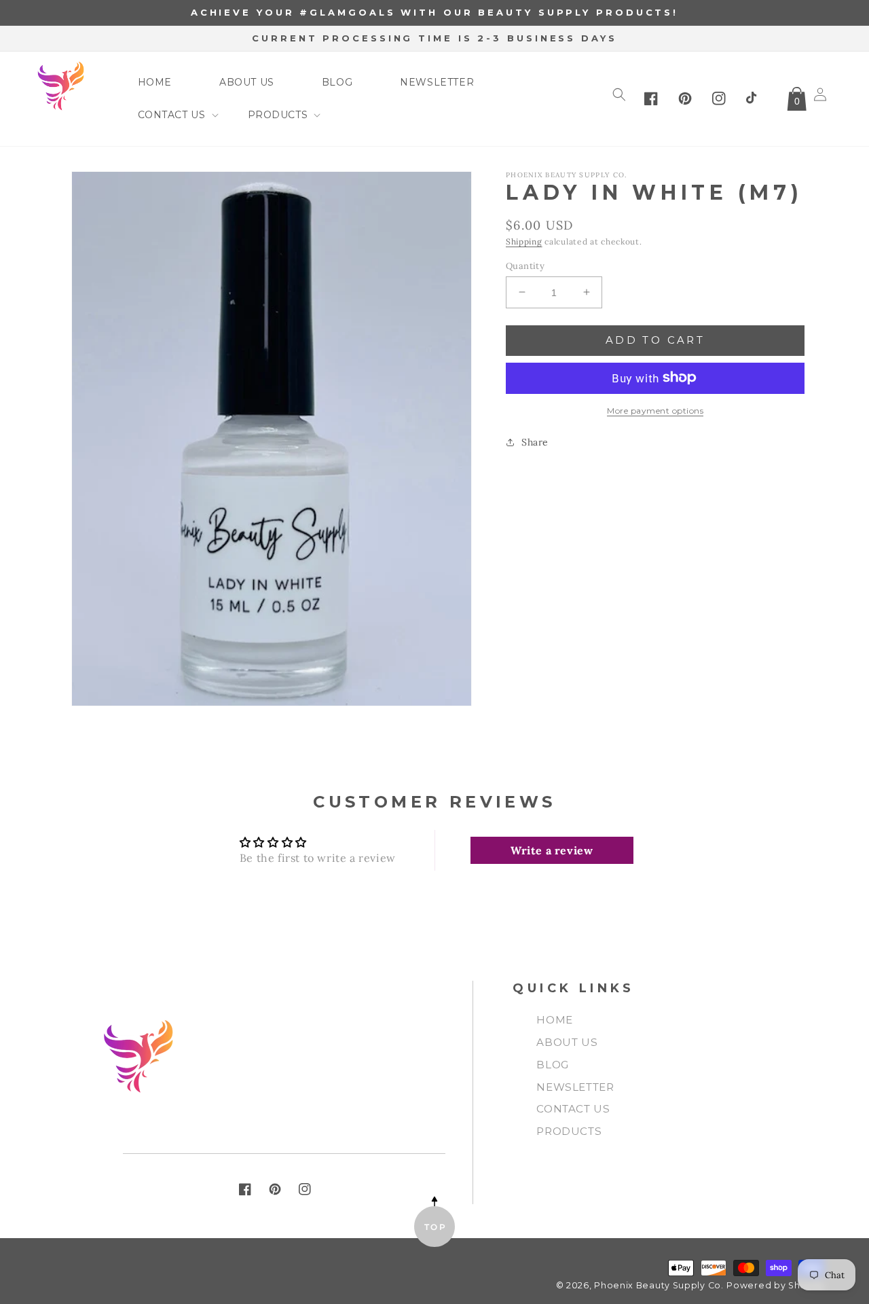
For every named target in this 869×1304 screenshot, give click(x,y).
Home (554, 1019)
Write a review (552, 850)
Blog (552, 1064)
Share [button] (535, 441)
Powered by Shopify (775, 1285)
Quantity (525, 265)
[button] (169, 114)
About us (566, 1042)
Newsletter (575, 1087)
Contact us (573, 1108)
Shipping (524, 241)
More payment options (655, 410)
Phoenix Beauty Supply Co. (659, 1285)
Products (569, 1131)
